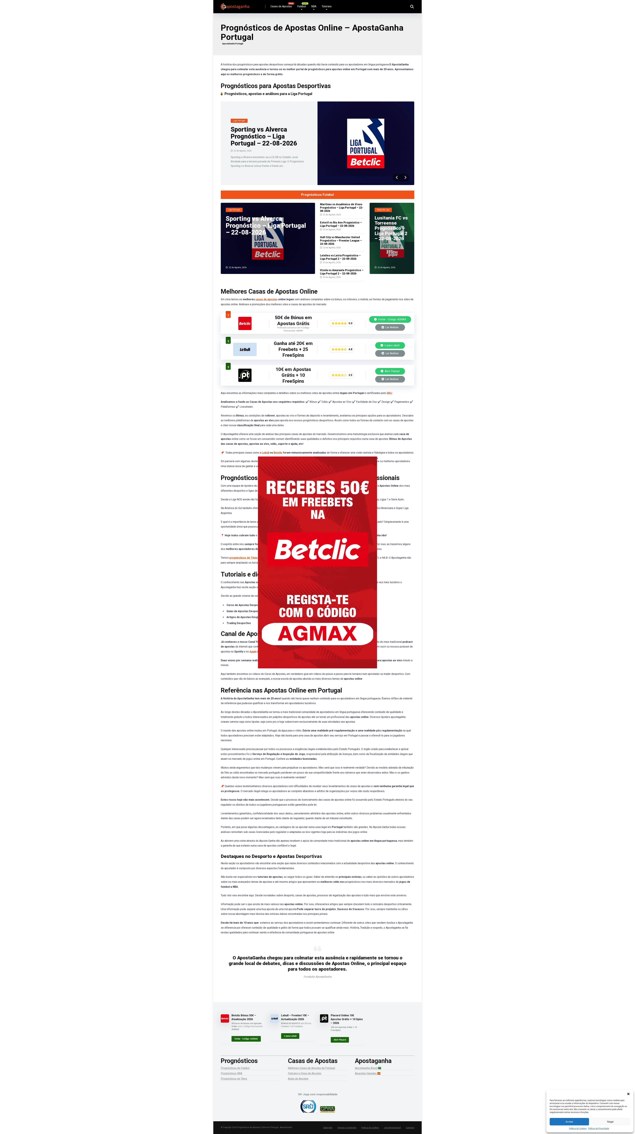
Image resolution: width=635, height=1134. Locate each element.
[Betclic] (317, 567)
